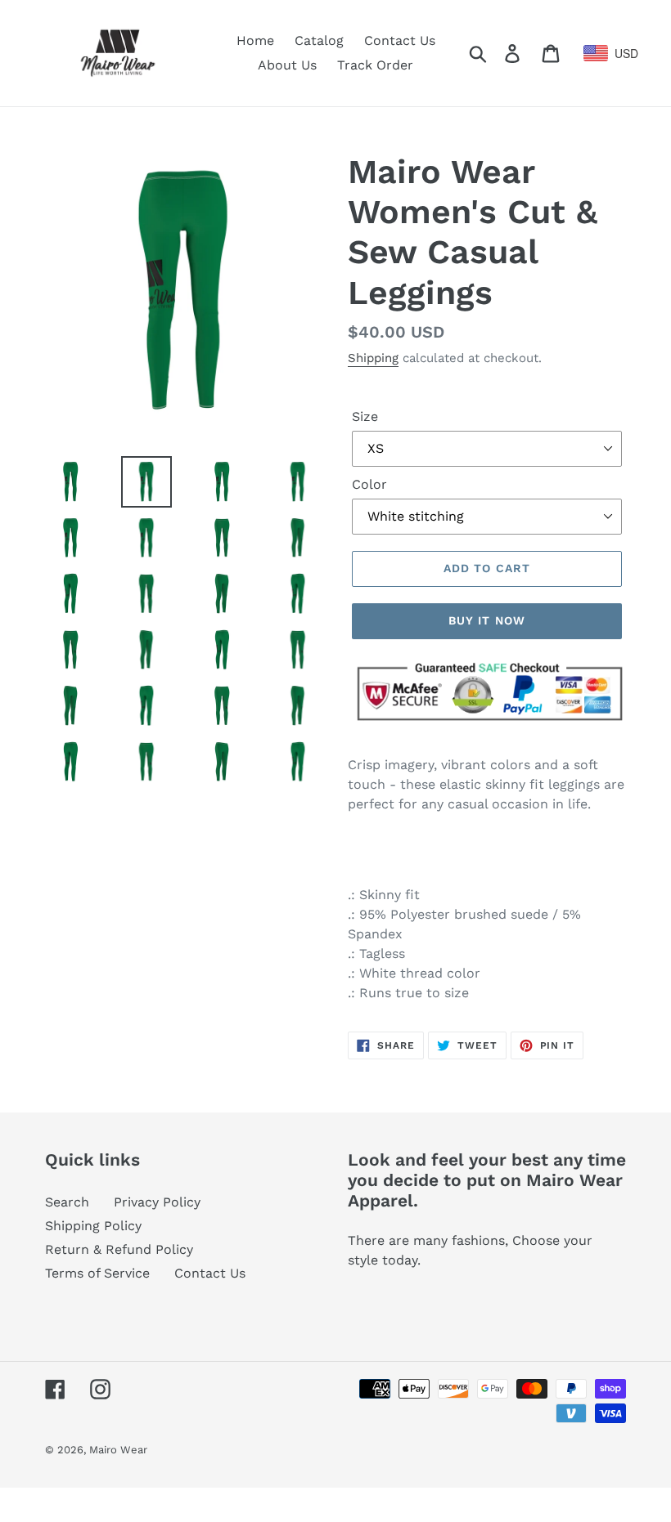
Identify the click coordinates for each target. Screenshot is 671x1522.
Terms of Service (97, 1273)
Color (369, 484)
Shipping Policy (93, 1225)
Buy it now (486, 620)
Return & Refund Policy (119, 1249)
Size (365, 416)
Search (67, 1202)
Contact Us (209, 1273)
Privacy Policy (157, 1202)
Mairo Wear (118, 1450)
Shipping (373, 358)
